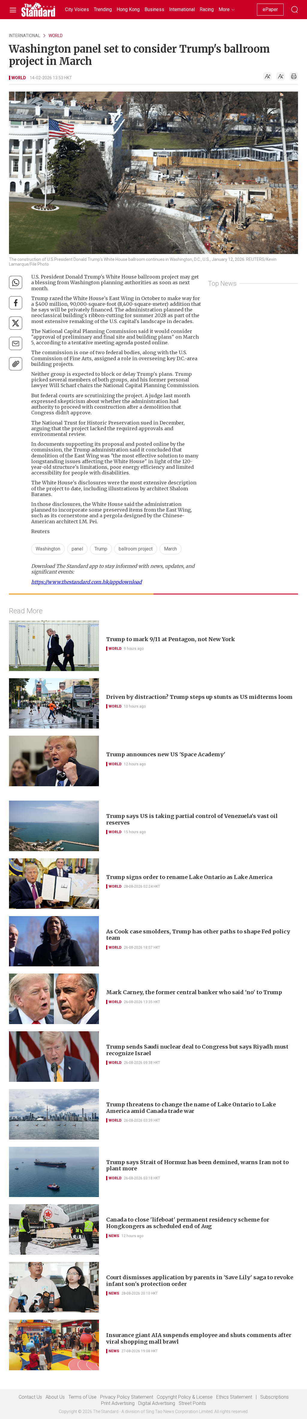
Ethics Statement (234, 1397)
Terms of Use (82, 1397)
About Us (55, 1397)
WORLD (56, 35)
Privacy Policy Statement (126, 1397)
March (170, 549)
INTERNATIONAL (24, 35)
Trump (100, 549)
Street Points (192, 1403)
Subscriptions (274, 1397)
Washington (48, 549)
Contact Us (30, 1397)
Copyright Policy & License (185, 1397)
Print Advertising (118, 1403)
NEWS (114, 1236)
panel (77, 549)
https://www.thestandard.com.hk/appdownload (86, 582)
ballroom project (136, 549)
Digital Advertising (156, 1403)
